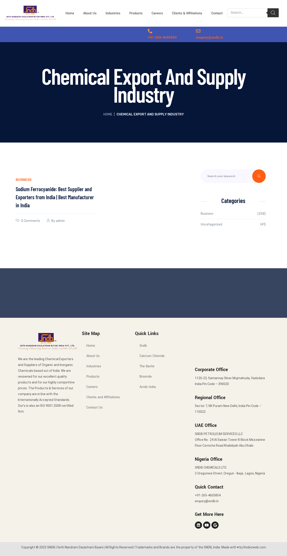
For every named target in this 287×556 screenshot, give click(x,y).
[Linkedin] (198, 525)
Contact (217, 13)
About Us (90, 13)
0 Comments (30, 221)
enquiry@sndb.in (209, 37)
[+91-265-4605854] (150, 31)
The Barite (146, 366)
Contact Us (94, 407)
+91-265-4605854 (162, 37)
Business (23, 180)
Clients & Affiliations (187, 13)
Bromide (145, 376)
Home (69, 13)
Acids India (147, 387)
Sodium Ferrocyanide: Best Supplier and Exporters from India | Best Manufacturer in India (55, 197)
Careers (157, 13)
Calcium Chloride (152, 356)
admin (60, 221)
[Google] (215, 525)
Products (136, 13)
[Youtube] (206, 525)
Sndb (143, 345)
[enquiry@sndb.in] (198, 31)
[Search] (273, 12)
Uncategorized (211, 224)
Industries (113, 13)
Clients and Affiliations (103, 397)
